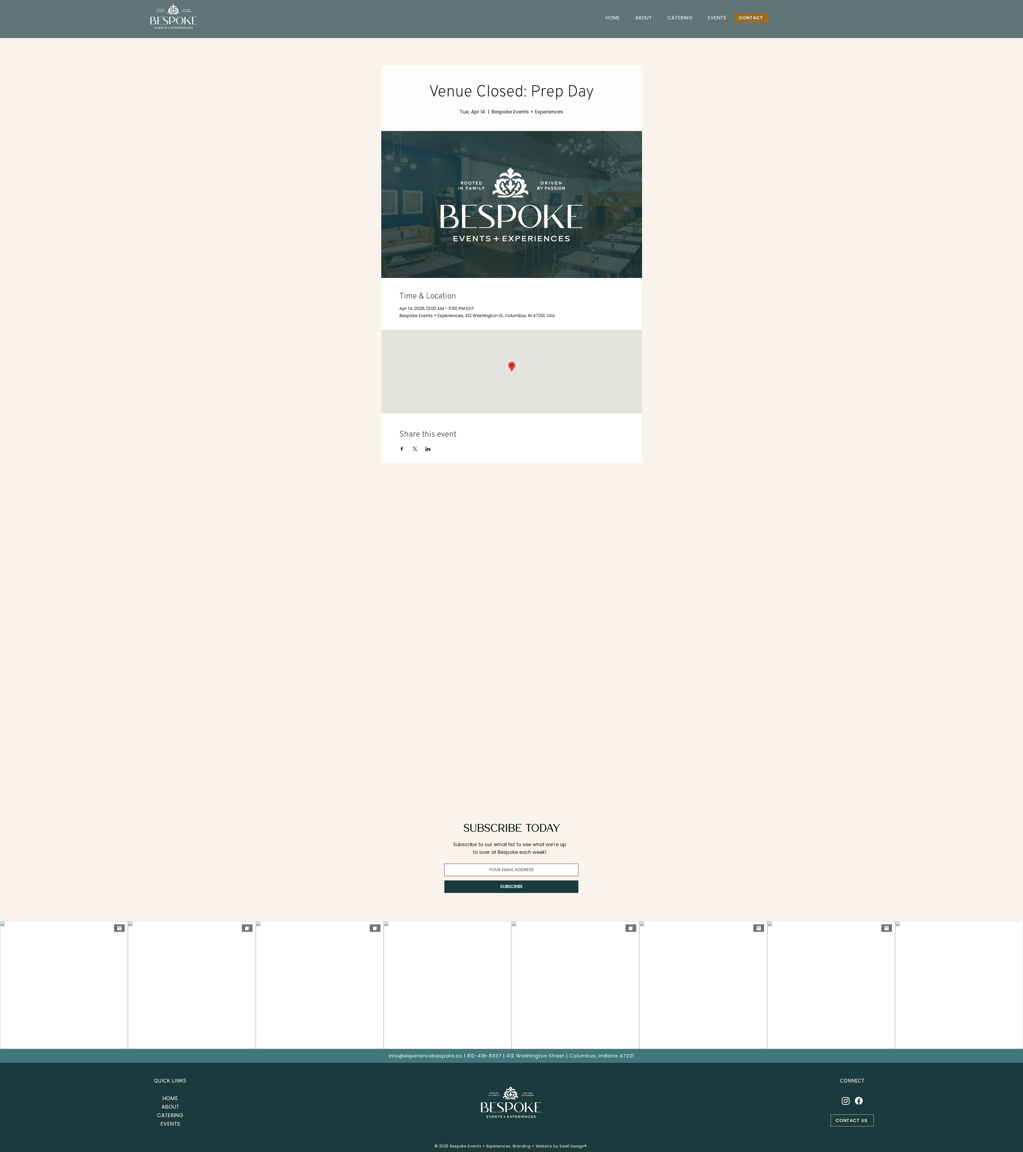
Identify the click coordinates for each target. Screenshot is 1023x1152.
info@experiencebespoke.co (425, 1055)
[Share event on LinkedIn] (428, 449)
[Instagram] (846, 1101)
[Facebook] (859, 1101)
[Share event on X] (414, 449)
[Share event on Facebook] (401, 449)
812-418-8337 (484, 1055)
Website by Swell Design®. (562, 1146)
